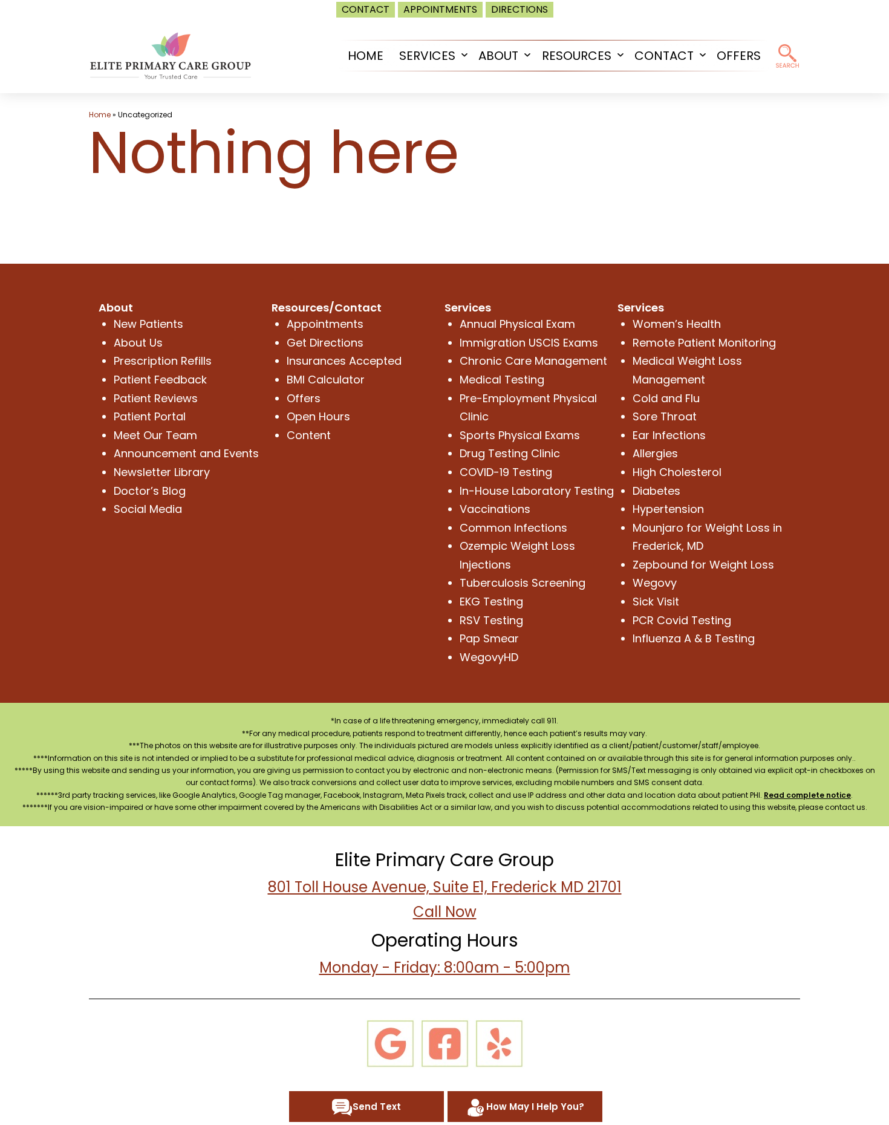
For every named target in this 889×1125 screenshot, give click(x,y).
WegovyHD (489, 657)
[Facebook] (445, 1042)
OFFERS (739, 55)
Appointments (325, 323)
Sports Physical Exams (520, 435)
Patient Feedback (160, 379)
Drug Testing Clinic (510, 453)
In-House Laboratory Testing (537, 490)
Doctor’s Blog (150, 490)
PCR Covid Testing (682, 620)
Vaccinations (495, 509)
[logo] (170, 54)
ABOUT (498, 55)
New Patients (148, 323)
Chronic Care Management (533, 360)
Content (309, 435)
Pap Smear (489, 638)
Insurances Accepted (344, 360)
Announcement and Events (186, 453)
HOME (365, 55)
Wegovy (655, 582)
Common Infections (513, 527)
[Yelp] (499, 1042)
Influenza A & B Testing (694, 638)
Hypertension (668, 509)
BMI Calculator (326, 379)
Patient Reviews (156, 398)
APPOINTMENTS (440, 9)
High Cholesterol (677, 472)
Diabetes (656, 490)
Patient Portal (150, 416)
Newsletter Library (162, 472)
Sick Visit (656, 601)
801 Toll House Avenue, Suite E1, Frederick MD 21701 (445, 887)
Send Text (377, 1106)
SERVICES (427, 55)
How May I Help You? (535, 1106)
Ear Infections (669, 435)
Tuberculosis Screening (522, 582)
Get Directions (325, 342)
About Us (138, 342)
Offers (304, 398)
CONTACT (365, 9)
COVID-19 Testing (506, 472)
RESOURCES (576, 55)
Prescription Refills (163, 360)
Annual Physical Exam (517, 323)
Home (100, 114)
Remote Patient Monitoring (704, 342)
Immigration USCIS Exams (529, 342)
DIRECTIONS (519, 9)
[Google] (390, 1042)
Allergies (655, 453)
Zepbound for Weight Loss (703, 564)
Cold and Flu (666, 398)
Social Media (148, 509)
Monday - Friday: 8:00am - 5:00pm (444, 967)
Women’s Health (677, 323)
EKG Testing (491, 601)
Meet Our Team (155, 435)
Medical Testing (502, 379)
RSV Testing (491, 620)
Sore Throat (665, 416)
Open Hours (318, 416)
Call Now (445, 912)
